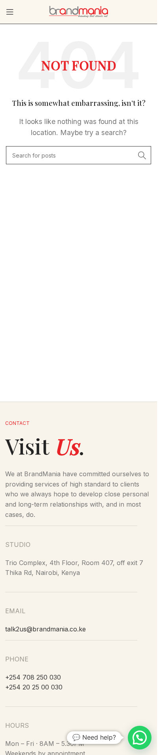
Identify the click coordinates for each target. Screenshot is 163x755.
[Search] (142, 155)
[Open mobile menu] (10, 12)
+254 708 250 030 (33, 677)
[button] (140, 737)
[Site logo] (78, 11)
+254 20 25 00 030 (34, 687)
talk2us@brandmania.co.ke (45, 629)
